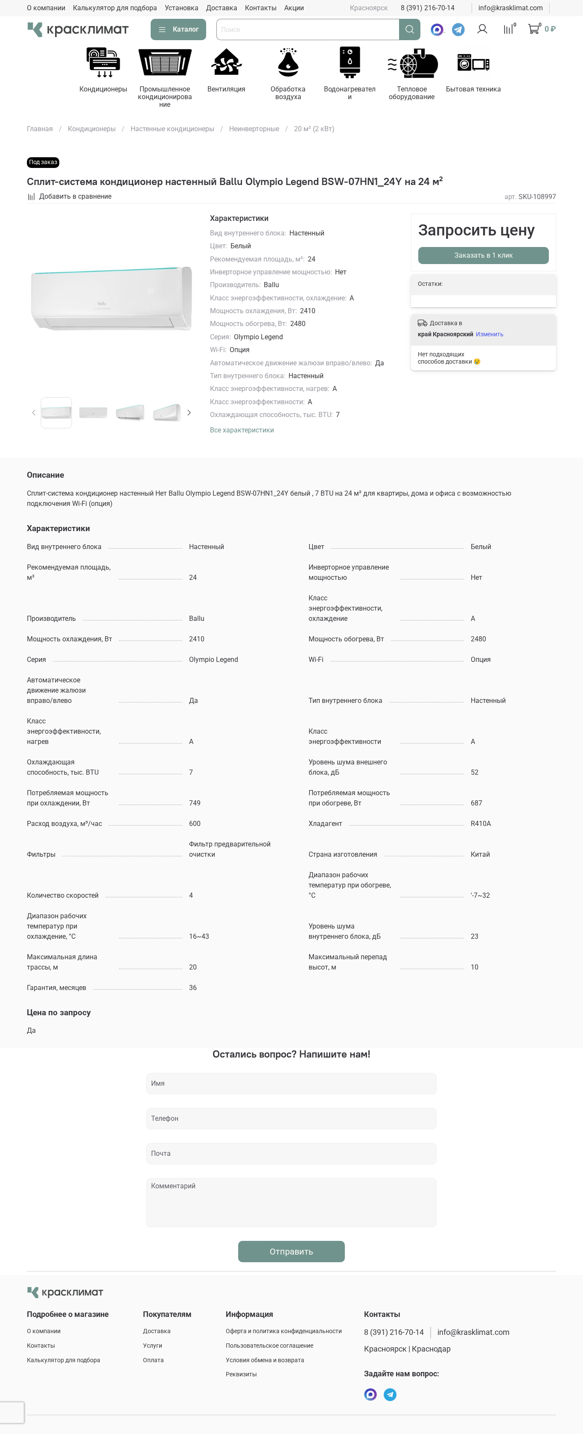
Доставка (221, 8)
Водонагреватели (350, 93)
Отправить (291, 1251)
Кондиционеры (103, 89)
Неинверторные (254, 129)
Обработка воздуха (288, 93)
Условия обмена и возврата (265, 1360)
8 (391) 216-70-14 (428, 8)
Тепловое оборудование (411, 93)
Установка (181, 8)
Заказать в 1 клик (484, 255)
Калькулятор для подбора (115, 8)
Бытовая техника (473, 89)
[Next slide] (182, 298)
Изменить (490, 334)
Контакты (261, 8)
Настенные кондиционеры (172, 129)
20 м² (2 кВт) (314, 129)
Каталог (186, 29)
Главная (40, 129)
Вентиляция (226, 89)
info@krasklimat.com (510, 8)
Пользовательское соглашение (269, 1345)
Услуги (152, 1345)
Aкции (294, 8)
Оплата (153, 1360)
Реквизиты (241, 1374)
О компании (46, 8)
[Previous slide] (40, 298)
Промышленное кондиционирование (165, 97)
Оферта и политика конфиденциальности (284, 1331)
